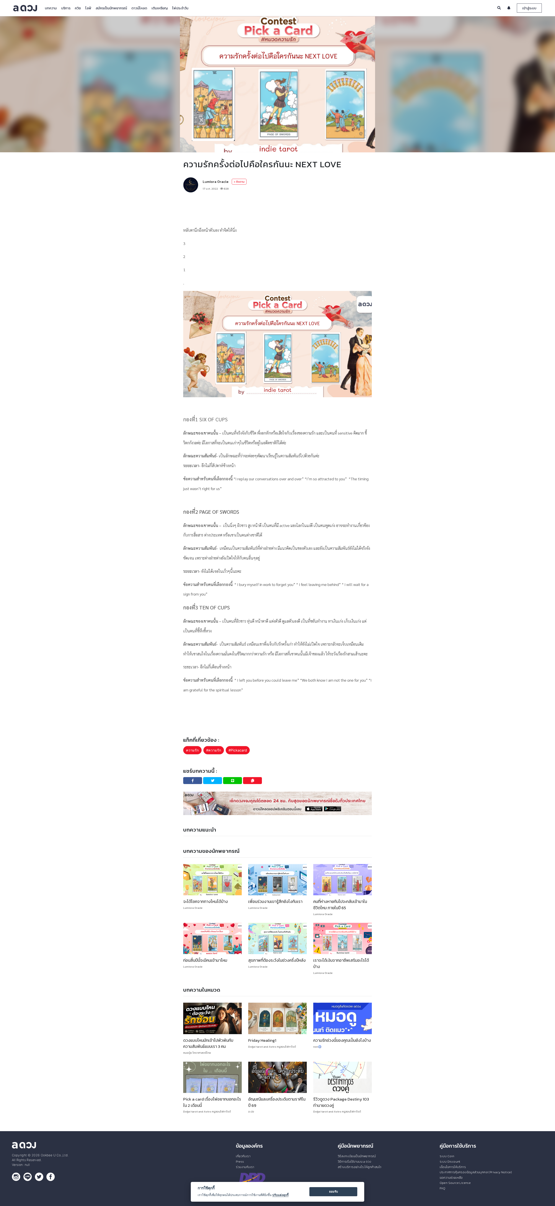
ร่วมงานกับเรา (245, 1167)
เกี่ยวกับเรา (243, 1156)
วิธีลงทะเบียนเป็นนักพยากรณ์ (357, 1156)
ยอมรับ (333, 1191)
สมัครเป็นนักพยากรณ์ (111, 8)
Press (240, 1161)
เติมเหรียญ (160, 8)
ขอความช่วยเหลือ (451, 1177)
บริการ (65, 8)
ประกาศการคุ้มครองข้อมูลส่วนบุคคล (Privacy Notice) (476, 1172)
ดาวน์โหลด (139, 8)
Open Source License (455, 1182)
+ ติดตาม (239, 182)
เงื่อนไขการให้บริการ (453, 1167)
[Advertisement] (277, 208)
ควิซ (78, 8)
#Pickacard (238, 750)
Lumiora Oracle (216, 181)
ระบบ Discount (450, 1161)
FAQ (443, 1188)
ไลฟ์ (88, 8)
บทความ (51, 8)
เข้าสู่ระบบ (529, 8)
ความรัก (192, 750)
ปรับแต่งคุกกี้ (280, 1195)
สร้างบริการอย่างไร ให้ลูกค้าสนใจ (359, 1167)
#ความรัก (213, 750)
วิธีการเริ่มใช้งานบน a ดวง (354, 1161)
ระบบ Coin (447, 1156)
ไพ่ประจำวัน (180, 8)
